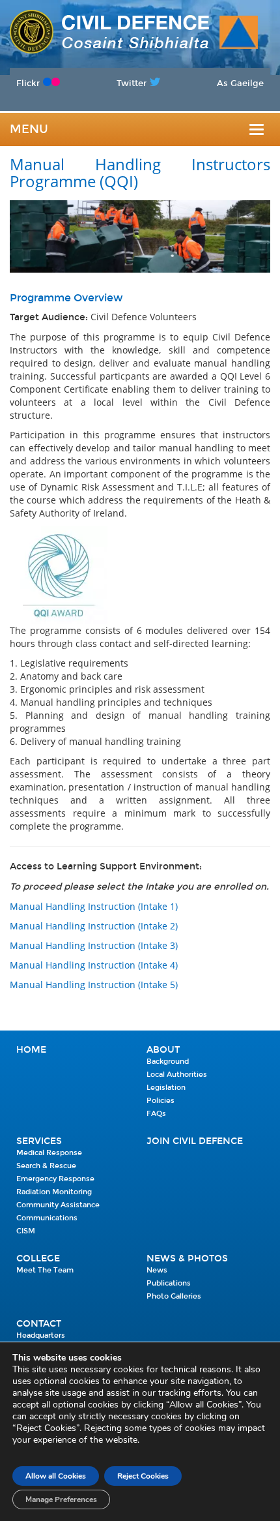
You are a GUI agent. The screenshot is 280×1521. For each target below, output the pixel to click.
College (38, 1258)
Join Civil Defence (195, 1141)
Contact (38, 1323)
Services (39, 1141)
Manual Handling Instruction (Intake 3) (94, 945)
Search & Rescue (46, 1166)
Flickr (28, 83)
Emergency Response (55, 1179)
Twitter (132, 83)
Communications (46, 1218)
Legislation (166, 1087)
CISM (25, 1231)
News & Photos (187, 1258)
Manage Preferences (61, 1499)
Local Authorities (177, 1074)
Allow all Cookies (55, 1476)
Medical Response (49, 1153)
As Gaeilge (240, 83)
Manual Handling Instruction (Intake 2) (94, 926)
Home (31, 1049)
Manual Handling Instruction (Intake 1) (94, 906)
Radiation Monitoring (54, 1192)
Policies (161, 1100)
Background (168, 1061)
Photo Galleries (174, 1296)
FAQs (156, 1113)
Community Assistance (58, 1205)
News (157, 1270)
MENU (29, 129)
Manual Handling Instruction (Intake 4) (94, 965)
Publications (169, 1283)
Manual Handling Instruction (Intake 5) (94, 984)
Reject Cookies (143, 1476)
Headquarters (40, 1335)
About (163, 1049)
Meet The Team (45, 1270)
